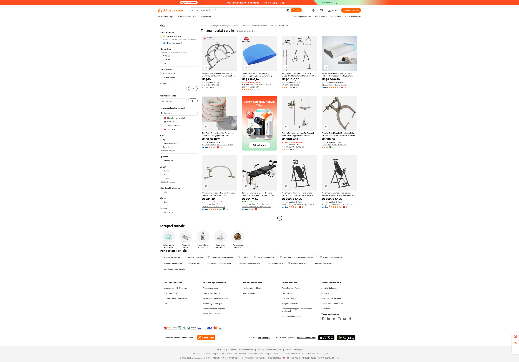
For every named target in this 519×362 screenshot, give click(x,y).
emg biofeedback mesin (266, 257)
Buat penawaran (249, 293)
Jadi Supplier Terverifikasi (332, 303)
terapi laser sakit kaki (172, 257)
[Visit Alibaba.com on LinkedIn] (328, 318)
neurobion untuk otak (323, 263)
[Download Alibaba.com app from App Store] (326, 337)
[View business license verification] (284, 358)
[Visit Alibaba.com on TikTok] (350, 318)
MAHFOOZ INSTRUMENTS (293, 147)
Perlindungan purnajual (212, 303)
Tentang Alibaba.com (173, 282)
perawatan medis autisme (333, 257)
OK (193, 88)
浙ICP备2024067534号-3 (328, 358)
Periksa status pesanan (331, 298)
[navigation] (179, 122)
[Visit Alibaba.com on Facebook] (323, 318)
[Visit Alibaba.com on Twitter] (333, 318)
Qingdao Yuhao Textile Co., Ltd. (334, 85)
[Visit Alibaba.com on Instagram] (339, 318)
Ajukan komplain (289, 298)
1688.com (232, 350)
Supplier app (264, 338)
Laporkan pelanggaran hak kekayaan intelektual (297, 310)
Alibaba (204, 25)
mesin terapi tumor (195, 257)
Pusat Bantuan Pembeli (291, 288)
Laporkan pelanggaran (291, 316)
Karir (165, 303)
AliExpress (221, 350)
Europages (298, 350)
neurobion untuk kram (299, 263)
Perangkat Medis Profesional (255, 25)
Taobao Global (271, 350)
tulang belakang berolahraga (222, 257)
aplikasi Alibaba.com (306, 338)
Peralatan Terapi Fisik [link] (279, 25)
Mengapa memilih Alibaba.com (176, 288)
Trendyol (288, 350)
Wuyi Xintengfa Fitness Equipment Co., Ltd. (299, 204)
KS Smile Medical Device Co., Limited (217, 145)
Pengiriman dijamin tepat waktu (216, 298)
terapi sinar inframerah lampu (219, 263)
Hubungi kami (287, 293)
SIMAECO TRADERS (210, 85)
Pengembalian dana (290, 303)
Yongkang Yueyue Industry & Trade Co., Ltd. (339, 204)
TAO (280, 350)
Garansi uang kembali (212, 293)
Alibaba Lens (179, 338)
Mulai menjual (327, 293)
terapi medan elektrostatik (174, 269)
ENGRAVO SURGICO (290, 85)
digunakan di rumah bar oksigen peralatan (299, 257)
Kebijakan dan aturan (211, 314)
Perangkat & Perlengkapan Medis (225, 25)
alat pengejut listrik (275, 263)
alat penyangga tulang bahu (249, 263)
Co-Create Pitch (170, 293)
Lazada (259, 350)
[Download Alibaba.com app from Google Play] (346, 337)
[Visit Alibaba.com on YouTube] (344, 318)
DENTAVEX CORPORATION (213, 207)
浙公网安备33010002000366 (303, 358)
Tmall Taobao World (246, 350)
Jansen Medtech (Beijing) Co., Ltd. (256, 207)
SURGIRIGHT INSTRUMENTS (334, 145)
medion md (245, 257)
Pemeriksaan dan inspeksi (214, 309)
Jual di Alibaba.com (329, 288)
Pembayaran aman (210, 288)
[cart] (322, 11)
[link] (515, 336)
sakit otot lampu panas (173, 263)
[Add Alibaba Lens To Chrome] (206, 337)
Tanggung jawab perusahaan (175, 298)
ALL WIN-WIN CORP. (251, 87)
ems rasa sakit (195, 263)
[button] (288, 10)
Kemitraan (325, 309)
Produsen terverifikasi (251, 288)
